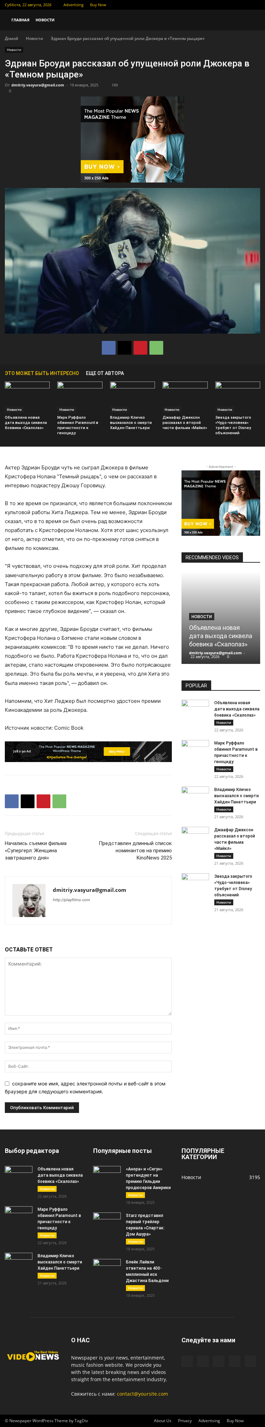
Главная (20, 19)
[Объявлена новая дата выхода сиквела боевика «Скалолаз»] (27, 397)
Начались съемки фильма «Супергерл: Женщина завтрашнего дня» (36, 850)
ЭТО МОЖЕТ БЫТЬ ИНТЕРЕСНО (42, 373)
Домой (11, 38)
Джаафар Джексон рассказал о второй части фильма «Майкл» (185, 422)
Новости (45, 19)
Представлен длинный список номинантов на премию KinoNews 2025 (135, 850)
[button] (252, 20)
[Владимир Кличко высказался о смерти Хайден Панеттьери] (132, 397)
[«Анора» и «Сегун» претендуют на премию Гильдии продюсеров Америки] (107, 1175)
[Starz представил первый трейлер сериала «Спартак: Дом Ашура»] (107, 1222)
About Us (162, 1421)
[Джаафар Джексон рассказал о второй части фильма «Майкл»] (185, 397)
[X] (221, 5)
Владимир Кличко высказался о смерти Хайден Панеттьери (131, 422)
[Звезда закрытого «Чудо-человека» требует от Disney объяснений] (237, 397)
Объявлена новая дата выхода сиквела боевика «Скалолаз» (26, 422)
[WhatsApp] (156, 348)
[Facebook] (209, 5)
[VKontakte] (243, 5)
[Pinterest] (140, 348)
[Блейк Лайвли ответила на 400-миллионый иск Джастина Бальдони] (107, 1268)
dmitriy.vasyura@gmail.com (37, 84)
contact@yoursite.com (142, 1393)
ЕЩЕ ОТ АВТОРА (105, 373)
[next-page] (256, 373)
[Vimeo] (232, 5)
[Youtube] (255, 5)
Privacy (185, 1421)
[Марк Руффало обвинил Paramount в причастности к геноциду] (79, 397)
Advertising (73, 4)
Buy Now (98, 4)
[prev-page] (246, 373)
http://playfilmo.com (71, 899)
